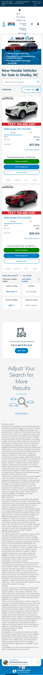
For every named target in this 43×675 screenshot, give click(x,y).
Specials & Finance (22, 29)
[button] (2, 658)
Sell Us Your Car (22, 34)
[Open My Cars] (37, 24)
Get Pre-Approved (21, 167)
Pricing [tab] (12, 133)
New (18, 14)
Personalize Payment (31, 150)
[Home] (4, 24)
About (18, 38)
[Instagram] (23, 667)
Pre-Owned (20, 17)
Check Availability (21, 161)
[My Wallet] (32, 24)
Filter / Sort (32, 90)
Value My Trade (21, 172)
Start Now (21, 351)
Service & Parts (23, 24)
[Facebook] (19, 667)
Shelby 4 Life (21, 20)
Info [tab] (30, 133)
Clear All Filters (21, 413)
